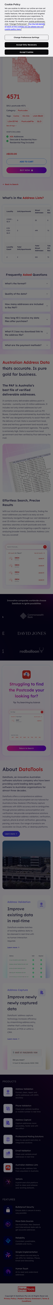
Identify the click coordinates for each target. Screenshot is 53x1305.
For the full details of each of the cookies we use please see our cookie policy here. (25, 26)
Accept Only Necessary (26, 45)
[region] (26, 28)
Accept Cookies (26, 52)
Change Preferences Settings (26, 37)
